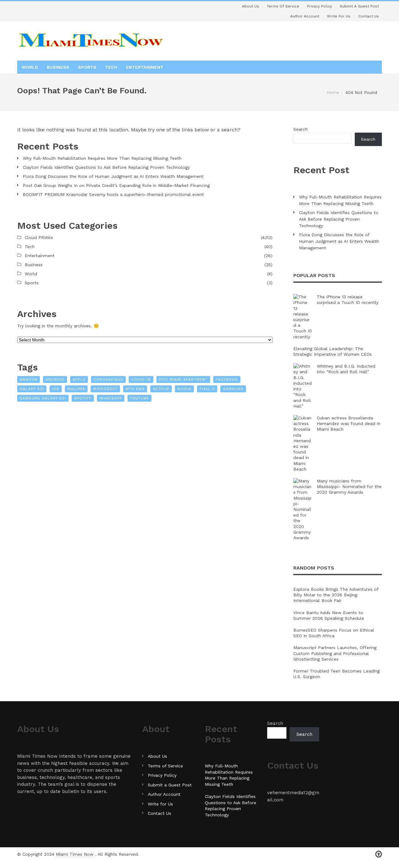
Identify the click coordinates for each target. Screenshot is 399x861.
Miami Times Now (75, 854)
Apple (79, 379)
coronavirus (108, 379)
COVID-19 (141, 379)
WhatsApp (110, 398)
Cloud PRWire (39, 237)
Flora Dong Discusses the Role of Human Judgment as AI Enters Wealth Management (113, 176)
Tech (111, 67)
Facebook (227, 379)
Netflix (161, 389)
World (30, 67)
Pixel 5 (207, 389)
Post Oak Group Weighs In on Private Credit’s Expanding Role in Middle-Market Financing (116, 185)
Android (55, 379)
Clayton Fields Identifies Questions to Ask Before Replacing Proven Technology (106, 167)
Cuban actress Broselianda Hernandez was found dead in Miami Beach (348, 423)
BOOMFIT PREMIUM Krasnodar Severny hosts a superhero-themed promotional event (113, 194)
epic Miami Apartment (183, 379)
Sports (87, 67)
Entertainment (144, 67)
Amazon (28, 379)
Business (58, 67)
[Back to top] (378, 854)
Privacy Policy (319, 6)
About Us (250, 6)
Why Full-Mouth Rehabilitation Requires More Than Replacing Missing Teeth (102, 158)
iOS (55, 389)
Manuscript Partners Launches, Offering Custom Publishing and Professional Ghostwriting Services (335, 653)
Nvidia (184, 389)
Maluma (76, 389)
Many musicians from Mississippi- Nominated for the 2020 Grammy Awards (349, 486)
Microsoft (105, 389)
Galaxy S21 (32, 389)
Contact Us (368, 16)
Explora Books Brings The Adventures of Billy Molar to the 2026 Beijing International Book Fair (335, 595)
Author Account (304, 16)
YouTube (139, 398)
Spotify (82, 398)
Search (300, 129)
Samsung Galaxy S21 (43, 398)
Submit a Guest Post (359, 6)
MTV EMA (135, 389)
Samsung (233, 389)
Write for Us (338, 16)
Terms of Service (283, 6)
